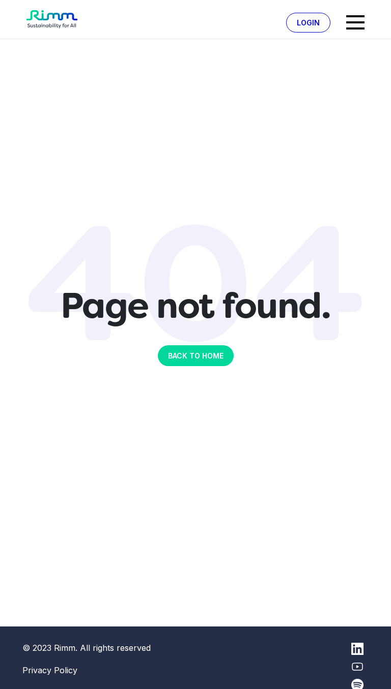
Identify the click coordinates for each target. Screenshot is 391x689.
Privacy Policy (49, 670)
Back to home (196, 355)
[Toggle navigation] (355, 22)
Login (308, 22)
